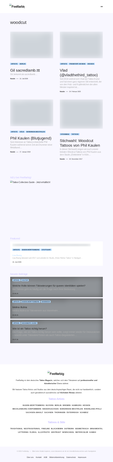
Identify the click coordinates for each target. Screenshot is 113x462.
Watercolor (81, 432)
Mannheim (46, 301)
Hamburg (76, 405)
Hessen (91, 64)
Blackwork (57, 429)
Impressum (82, 457)
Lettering (23, 432)
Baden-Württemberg (30, 249)
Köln (22, 132)
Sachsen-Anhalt (34, 412)
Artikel (16, 280)
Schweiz (84, 412)
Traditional (16, 429)
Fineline (45, 429)
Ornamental (96, 429)
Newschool (68, 432)
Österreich (73, 412)
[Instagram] (56, 438)
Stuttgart (46, 249)
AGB (45, 457)
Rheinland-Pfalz (93, 409)
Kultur (25, 280)
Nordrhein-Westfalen (35, 132)
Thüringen (59, 412)
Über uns (30, 457)
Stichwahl (65, 134)
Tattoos (75, 134)
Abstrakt (56, 432)
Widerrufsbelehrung (56, 457)
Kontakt (38, 457)
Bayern (49, 405)
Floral (33, 432)
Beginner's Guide (29, 323)
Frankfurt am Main (77, 64)
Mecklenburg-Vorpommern (27, 409)
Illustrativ (44, 432)
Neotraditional (32, 429)
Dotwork (69, 429)
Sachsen (48, 412)
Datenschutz (71, 457)
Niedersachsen (50, 409)
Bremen (67, 405)
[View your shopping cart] (95, 6)
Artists (14, 64)
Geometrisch (82, 429)
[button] (83, 6)
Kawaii (92, 432)
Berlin (22, 64)
